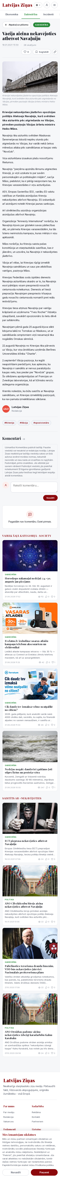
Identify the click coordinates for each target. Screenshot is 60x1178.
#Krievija (9, 422)
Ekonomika (12, 14)
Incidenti (48, 14)
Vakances (8, 1121)
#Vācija (24, 422)
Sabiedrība (30, 14)
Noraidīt (16, 1172)
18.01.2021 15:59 (10, 44)
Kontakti (36, 1117)
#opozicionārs (41, 422)
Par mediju (8, 1112)
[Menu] (54, 5)
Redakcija (8, 1117)
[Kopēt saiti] (55, 52)
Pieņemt (44, 1172)
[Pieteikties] (47, 5)
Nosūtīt (50, 497)
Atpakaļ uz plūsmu (18, 24)
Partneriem (37, 1121)
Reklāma (36, 1112)
